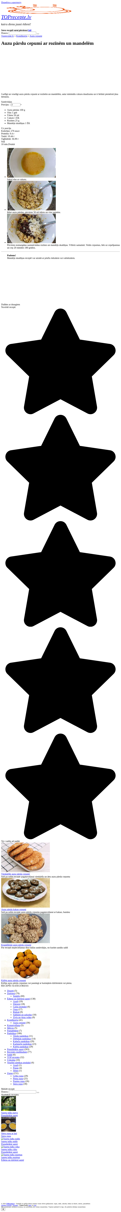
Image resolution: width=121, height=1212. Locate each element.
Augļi (15, 1001)
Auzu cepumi (36, 36)
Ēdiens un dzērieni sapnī (18, 998)
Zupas (10, 1073)
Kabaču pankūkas (21, 1041)
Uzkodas (11, 1060)
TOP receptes (13, 1057)
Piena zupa (18, 1078)
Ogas (15, 1009)
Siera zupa (18, 1084)
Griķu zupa (18, 1076)
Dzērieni (11, 993)
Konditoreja (21, 36)
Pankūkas (11, 1033)
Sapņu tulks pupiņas (10, 1157)
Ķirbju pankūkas (20, 1046)
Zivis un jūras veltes (22, 1017)
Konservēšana (13, 1025)
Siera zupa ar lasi (9, 1133)
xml (35, 1205)
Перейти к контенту (11, 2)
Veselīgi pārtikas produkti (19, 1062)
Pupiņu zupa (19, 1081)
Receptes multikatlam (17, 1052)
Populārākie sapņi (15, 1049)
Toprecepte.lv (7, 36)
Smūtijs (16, 996)
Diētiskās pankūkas (22, 1038)
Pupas (16, 1068)
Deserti (10, 990)
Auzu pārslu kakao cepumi (13, 909)
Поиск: (5, 33)
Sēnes (15, 1070)
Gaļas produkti (20, 1006)
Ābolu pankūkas (20, 1036)
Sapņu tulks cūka (9, 1149)
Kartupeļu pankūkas (22, 1044)
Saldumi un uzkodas (22, 1014)
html (29, 1205)
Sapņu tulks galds (9, 1141)
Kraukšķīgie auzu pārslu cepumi (16, 945)
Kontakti (15, 1205)
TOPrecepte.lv (16, 17)
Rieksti (16, 1012)
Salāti (9, 1054)
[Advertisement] (60, 69)
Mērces (10, 1028)
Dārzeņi (16, 1004)
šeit (29, 30)
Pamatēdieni (12, 1030)
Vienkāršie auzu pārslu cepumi (15, 874)
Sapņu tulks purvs (9, 1112)
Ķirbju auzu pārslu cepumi (13, 980)
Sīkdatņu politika (6, 1205)
